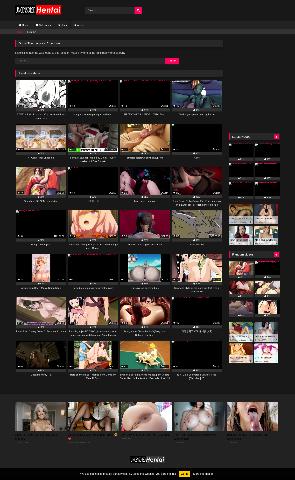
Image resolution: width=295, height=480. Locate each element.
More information (203, 473)
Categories (45, 25)
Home (25, 25)
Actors (80, 25)
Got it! (184, 473)
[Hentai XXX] (38, 10)
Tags (64, 25)
